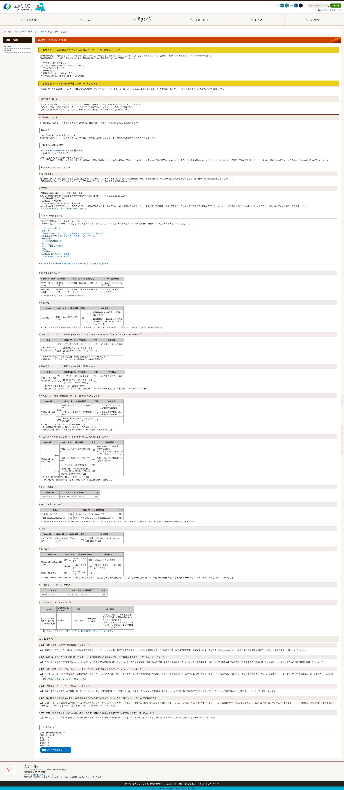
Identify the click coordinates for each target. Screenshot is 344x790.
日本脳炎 (46, 251)
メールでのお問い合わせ (58, 750)
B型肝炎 (45, 231)
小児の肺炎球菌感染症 (52, 241)
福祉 (9, 50)
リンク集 (178, 784)
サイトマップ (213, 784)
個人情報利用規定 (154, 784)
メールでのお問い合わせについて (38, 775)
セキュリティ (138, 784)
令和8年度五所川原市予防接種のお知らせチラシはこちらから (75, 263)
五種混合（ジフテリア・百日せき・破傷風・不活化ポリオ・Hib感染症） (74, 233)
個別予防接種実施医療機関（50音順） (61, 150)
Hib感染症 (46, 238)
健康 (42, 32)
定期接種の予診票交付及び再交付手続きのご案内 (64, 679)
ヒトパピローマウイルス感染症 (56, 256)
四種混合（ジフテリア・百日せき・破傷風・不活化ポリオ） (68, 236)
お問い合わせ (324, 10)
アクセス (335, 10)
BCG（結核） (48, 244)
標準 (282, 5)
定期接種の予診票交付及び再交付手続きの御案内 (64, 208)
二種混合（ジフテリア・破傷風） (57, 254)
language (336, 5)
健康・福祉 (33, 32)
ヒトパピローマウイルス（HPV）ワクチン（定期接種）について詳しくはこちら (78, 631)
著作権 (128, 784)
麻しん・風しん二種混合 (53, 246)
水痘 (44, 249)
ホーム (23, 32)
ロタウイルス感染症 (51, 228)
